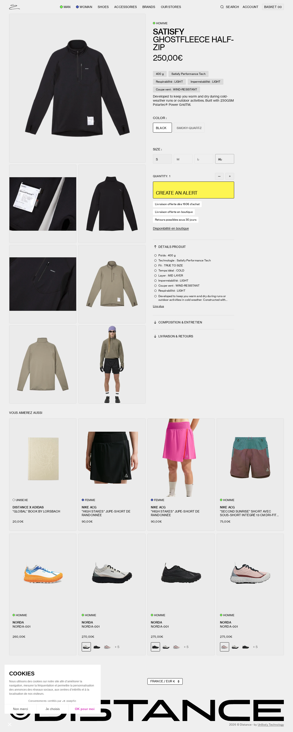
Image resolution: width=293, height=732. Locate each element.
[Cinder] (166, 646)
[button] (77, 88)
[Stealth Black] (96, 646)
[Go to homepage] (14, 6)
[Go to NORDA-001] (42, 573)
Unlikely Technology (271, 724)
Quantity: (161, 176)
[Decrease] (219, 176)
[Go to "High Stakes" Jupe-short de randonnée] (112, 458)
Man (67, 7)
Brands (148, 7)
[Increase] (229, 176)
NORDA (18, 622)
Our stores (171, 7)
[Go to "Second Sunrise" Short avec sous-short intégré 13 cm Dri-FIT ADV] (250, 458)
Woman (86, 7)
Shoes (103, 7)
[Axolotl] (107, 646)
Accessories (125, 7)
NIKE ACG (89, 507)
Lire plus (158, 306)
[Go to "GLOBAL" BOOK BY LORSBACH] (42, 458)
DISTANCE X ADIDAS (28, 507)
